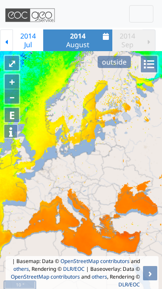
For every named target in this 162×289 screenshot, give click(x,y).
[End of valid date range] (149, 40)
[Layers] (149, 64)
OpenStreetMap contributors (95, 261)
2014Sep (127, 40)
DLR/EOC (74, 269)
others (21, 269)
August (77, 40)
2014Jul (28, 40)
